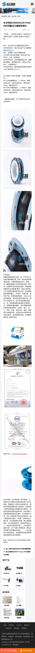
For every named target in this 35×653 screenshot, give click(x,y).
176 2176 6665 (10, 650)
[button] (32, 4)
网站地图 (15, 645)
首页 (9, 16)
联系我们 (24, 628)
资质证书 (8, 628)
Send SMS (27, 650)
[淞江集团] (8, 4)
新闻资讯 (16, 628)
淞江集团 (15, 642)
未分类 (14, 16)
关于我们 (11, 625)
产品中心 (19, 625)
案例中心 (27, 625)
